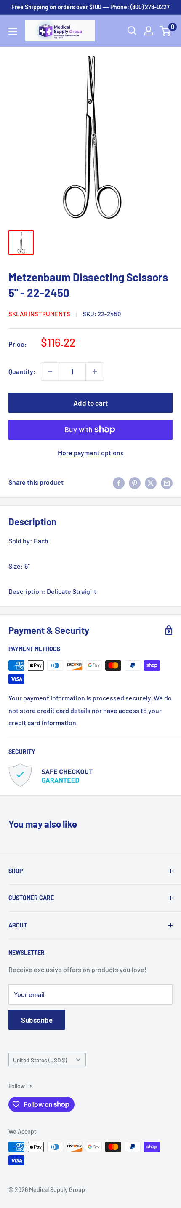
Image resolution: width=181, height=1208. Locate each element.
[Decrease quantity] (50, 371)
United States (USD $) (40, 1060)
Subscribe (37, 1020)
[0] (165, 31)
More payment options (91, 453)
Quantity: (22, 371)
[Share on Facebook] (119, 482)
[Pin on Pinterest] (135, 482)
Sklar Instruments (39, 314)
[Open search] (132, 30)
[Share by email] (167, 482)
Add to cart (90, 402)
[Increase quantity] (95, 371)
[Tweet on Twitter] (151, 482)
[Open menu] (12, 31)
